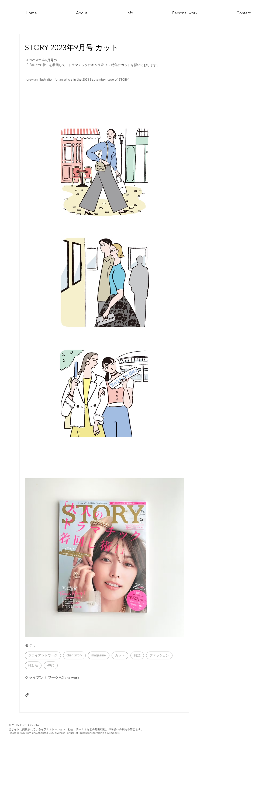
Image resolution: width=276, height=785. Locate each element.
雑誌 (137, 655)
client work (74, 655)
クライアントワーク (42, 655)
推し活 (33, 665)
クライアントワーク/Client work (52, 677)
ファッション (159, 655)
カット (120, 655)
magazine (98, 655)
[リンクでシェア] (27, 694)
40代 (50, 665)
